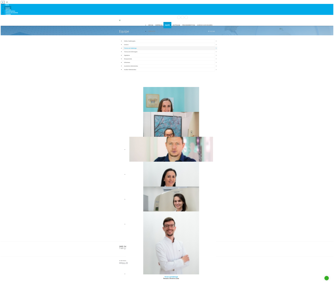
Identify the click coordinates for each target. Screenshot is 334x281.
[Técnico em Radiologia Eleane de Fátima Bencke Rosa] (171, 123)
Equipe (167, 25)
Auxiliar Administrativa (130, 69)
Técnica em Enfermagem (130, 51)
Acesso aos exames (204, 25)
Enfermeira (127, 62)
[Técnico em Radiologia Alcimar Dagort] (171, 148)
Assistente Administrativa (131, 66)
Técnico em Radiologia (130, 48)
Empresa (158, 25)
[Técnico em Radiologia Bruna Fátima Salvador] (171, 198)
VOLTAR (212, 31)
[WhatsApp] (326, 278)
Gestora (126, 44)
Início (150, 25)
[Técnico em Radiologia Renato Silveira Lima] (171, 223)
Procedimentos (188, 25)
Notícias (176, 25)
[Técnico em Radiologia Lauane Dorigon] (171, 98)
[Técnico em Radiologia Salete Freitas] (171, 173)
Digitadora (127, 55)
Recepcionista (128, 59)
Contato (8, 14)
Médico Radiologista (129, 41)
